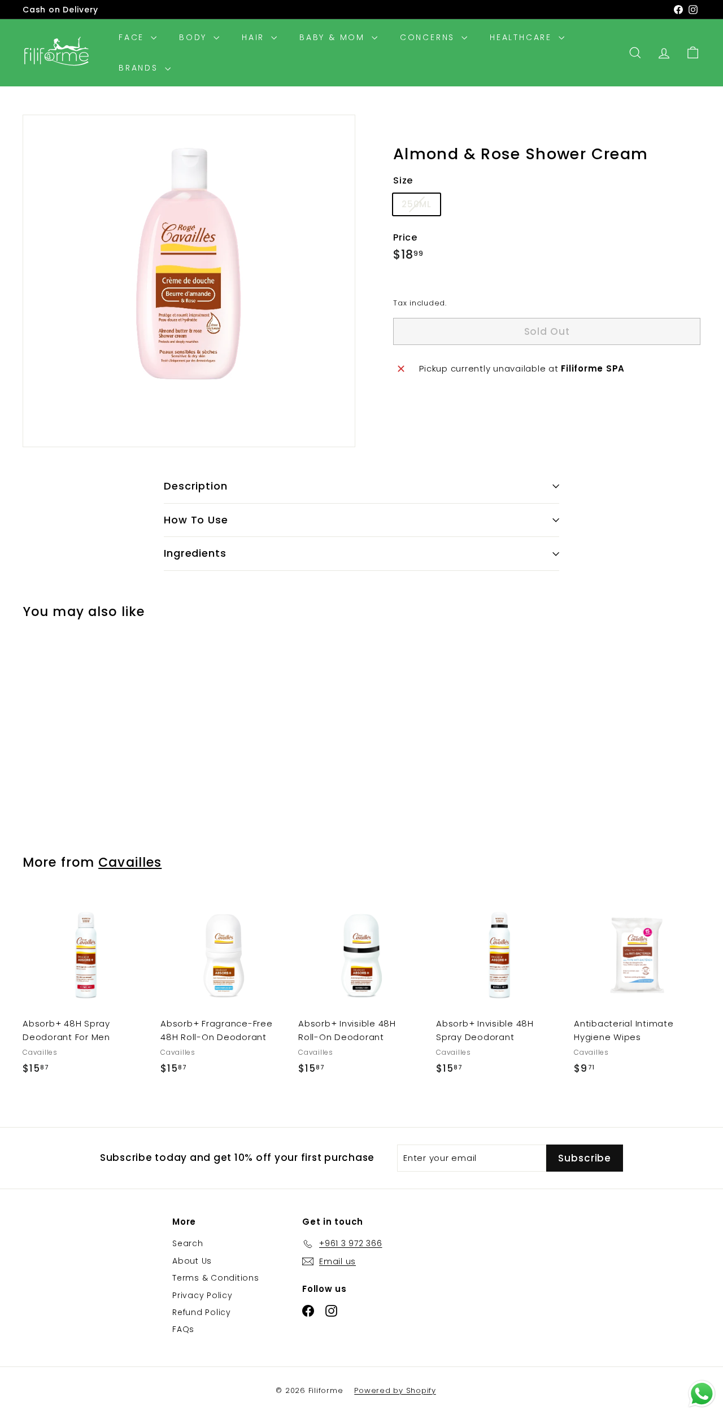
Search (187, 1243)
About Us (192, 1260)
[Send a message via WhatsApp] (701, 1393)
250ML (421, 206)
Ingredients (195, 553)
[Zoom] (189, 281)
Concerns (429, 37)
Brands (140, 67)
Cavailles (130, 862)
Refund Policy (201, 1312)
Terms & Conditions (215, 1277)
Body (195, 37)
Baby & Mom (334, 37)
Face (133, 37)
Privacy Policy (202, 1295)
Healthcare (523, 37)
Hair (255, 37)
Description (196, 486)
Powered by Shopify (395, 1390)
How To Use (196, 520)
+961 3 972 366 (135, 14)
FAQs (183, 1329)
